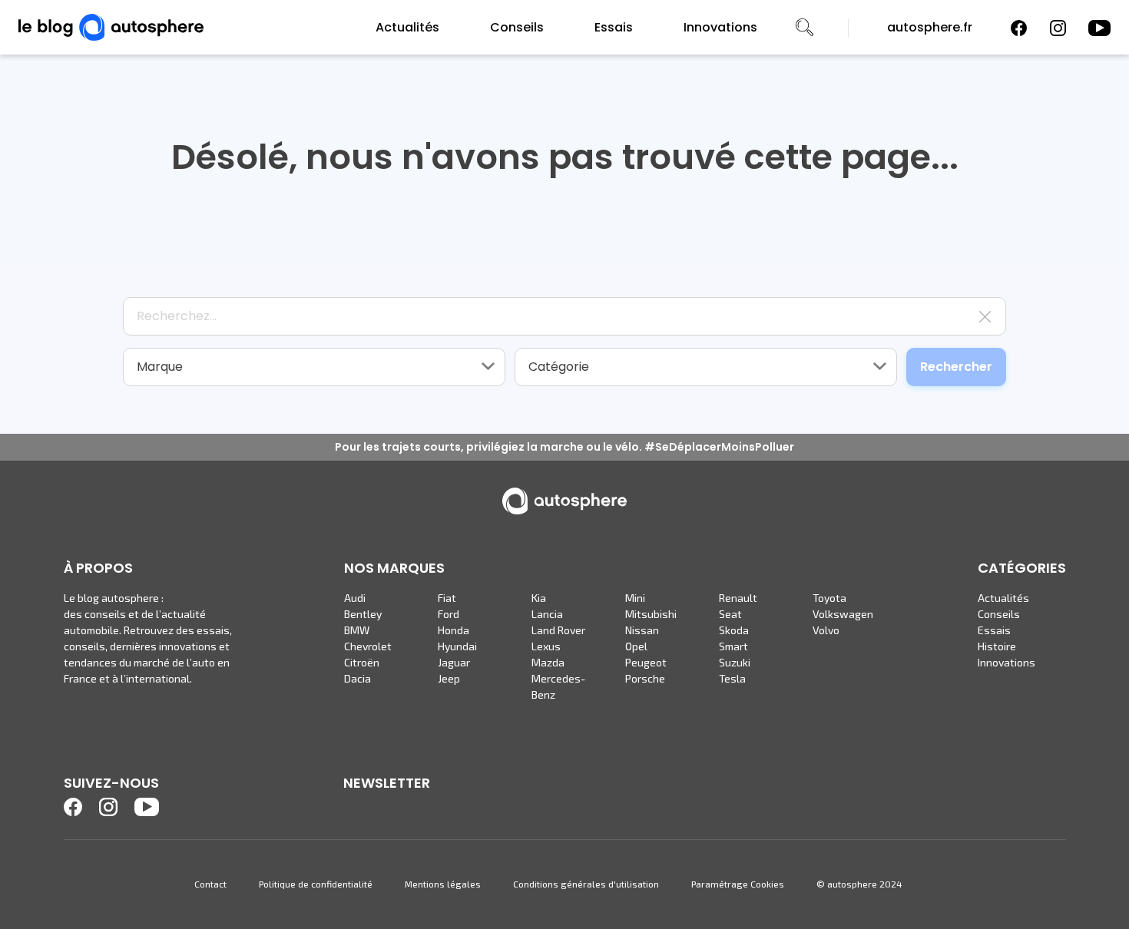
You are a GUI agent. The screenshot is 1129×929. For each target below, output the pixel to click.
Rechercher (956, 366)
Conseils (517, 27)
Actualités (407, 27)
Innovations (720, 27)
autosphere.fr (929, 27)
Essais (613, 27)
